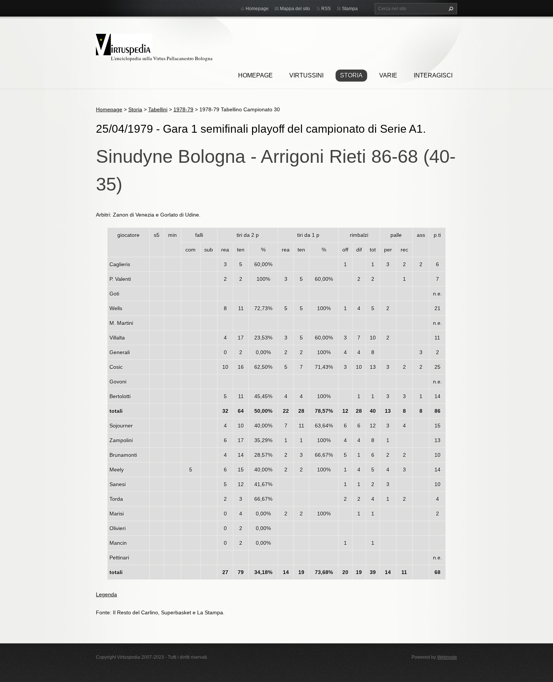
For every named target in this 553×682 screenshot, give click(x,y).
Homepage (255, 75)
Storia (351, 75)
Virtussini (306, 75)
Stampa (350, 8)
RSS (326, 8)
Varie (388, 75)
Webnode (447, 657)
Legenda (106, 594)
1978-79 (183, 109)
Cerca (450, 8)
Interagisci (433, 75)
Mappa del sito (295, 8)
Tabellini (157, 109)
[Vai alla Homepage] (124, 43)
